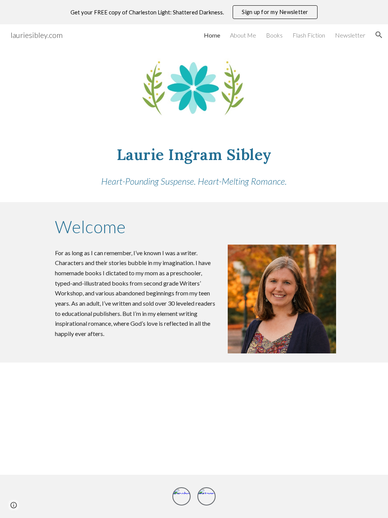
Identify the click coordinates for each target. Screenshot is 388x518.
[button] (379, 35)
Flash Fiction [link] (309, 35)
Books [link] (274, 35)
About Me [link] (243, 35)
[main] (194, 153)
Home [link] (212, 35)
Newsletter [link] (350, 35)
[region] (194, 12)
